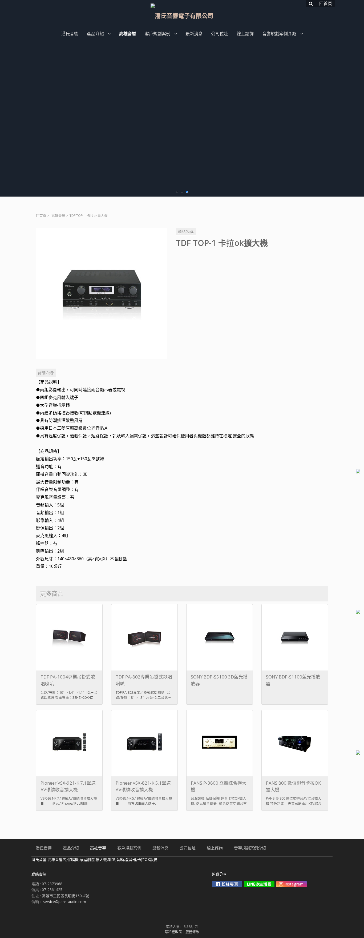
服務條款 (192, 931)
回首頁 (41, 215)
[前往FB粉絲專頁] (227, 884)
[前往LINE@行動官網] (259, 884)
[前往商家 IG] (291, 884)
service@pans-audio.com (64, 901)
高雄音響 (58, 215)
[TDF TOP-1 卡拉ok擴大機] (101, 293)
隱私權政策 (173, 931)
